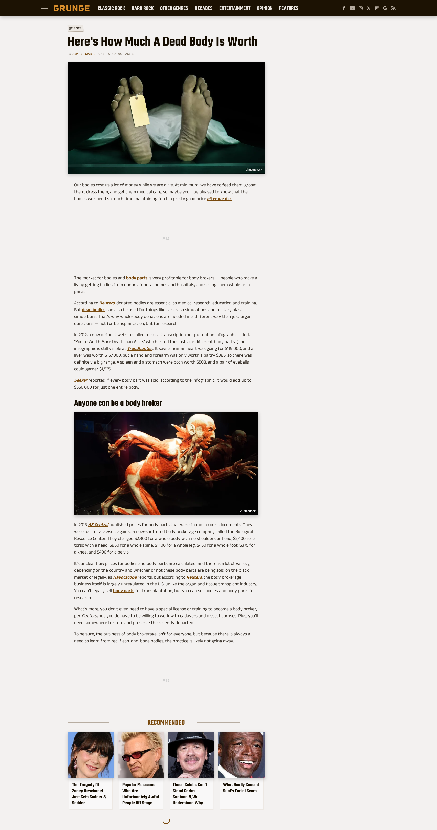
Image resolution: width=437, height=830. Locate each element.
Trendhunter (139, 348)
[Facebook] (344, 8)
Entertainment (234, 8)
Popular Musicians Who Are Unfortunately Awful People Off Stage (140, 794)
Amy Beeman (82, 54)
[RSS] (393, 8)
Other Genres (174, 8)
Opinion (265, 8)
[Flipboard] (377, 8)
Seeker (80, 380)
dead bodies (93, 309)
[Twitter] (369, 8)
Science (75, 28)
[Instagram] (361, 8)
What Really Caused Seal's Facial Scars (241, 788)
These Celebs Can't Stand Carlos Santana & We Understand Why (190, 794)
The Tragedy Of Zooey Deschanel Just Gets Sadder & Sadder (89, 794)
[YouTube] (352, 8)
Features (288, 8)
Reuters (107, 302)
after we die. (219, 198)
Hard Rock (143, 8)
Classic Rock (111, 8)
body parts (136, 277)
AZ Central (98, 524)
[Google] (385, 8)
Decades (204, 8)
